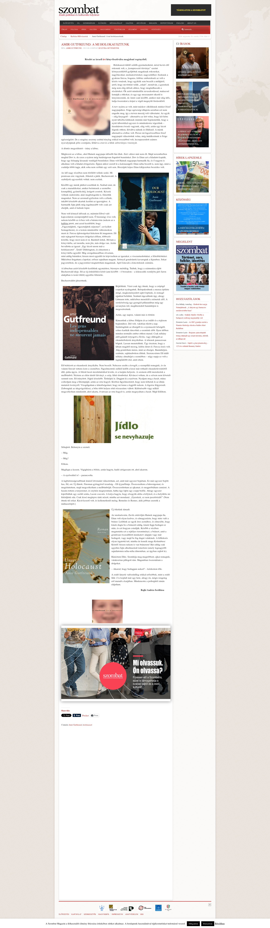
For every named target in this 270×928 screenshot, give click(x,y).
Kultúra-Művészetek (79, 36)
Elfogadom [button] (193, 923)
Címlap (63, 36)
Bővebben (220, 923)
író (104, 59)
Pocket (85, 715)
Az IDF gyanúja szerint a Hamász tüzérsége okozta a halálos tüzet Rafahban (192, 325)
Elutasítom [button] (207, 923)
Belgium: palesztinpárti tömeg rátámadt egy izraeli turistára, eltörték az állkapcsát (192, 335)
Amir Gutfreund (74, 48)
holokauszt (87, 724)
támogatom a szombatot (191, 9)
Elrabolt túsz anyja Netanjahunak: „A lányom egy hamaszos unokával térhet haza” (191, 307)
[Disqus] (115, 771)
